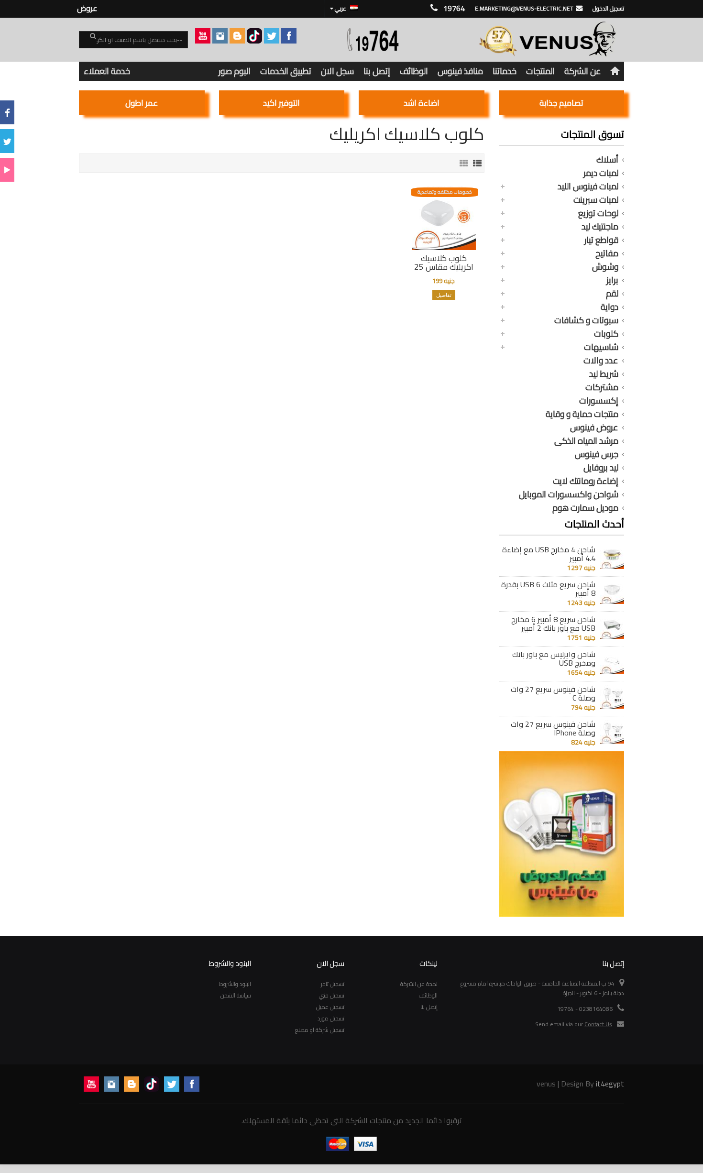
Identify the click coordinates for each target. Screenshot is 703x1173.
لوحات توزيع (598, 213)
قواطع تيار (601, 240)
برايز (612, 280)
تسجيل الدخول (608, 8)
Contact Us (598, 1024)
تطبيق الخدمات (285, 71)
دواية (609, 307)
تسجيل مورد (331, 1018)
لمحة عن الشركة (419, 983)
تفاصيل (443, 295)
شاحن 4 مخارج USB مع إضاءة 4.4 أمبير (548, 553)
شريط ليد (603, 374)
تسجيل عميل (330, 1006)
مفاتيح (606, 253)
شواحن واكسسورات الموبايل (568, 494)
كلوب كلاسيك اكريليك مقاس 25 (443, 262)
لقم (612, 293)
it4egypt (610, 1083)
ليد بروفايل (600, 467)
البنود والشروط (235, 983)
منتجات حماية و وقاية (582, 414)
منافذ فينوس (460, 71)
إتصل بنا (376, 71)
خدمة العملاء (107, 71)
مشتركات (601, 387)
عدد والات (600, 360)
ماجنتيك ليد (600, 226)
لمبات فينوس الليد (588, 186)
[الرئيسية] (615, 71)
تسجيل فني (331, 995)
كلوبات (606, 333)
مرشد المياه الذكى (586, 441)
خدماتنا (504, 71)
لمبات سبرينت (595, 200)
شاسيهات (601, 347)
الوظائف (414, 71)
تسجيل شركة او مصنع (319, 1029)
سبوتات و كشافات (586, 320)
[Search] (87, 40)
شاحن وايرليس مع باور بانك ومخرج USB (553, 658)
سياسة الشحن (235, 995)
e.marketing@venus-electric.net (524, 8)
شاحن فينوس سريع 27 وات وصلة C (553, 693)
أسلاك (607, 159)
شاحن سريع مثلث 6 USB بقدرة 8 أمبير (548, 588)
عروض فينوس (594, 427)
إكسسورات (598, 400)
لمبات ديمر (600, 173)
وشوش (605, 267)
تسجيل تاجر (332, 983)
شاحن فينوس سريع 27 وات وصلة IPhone (553, 728)
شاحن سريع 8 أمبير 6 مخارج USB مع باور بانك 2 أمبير (553, 623)
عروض (87, 8)
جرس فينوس (596, 454)
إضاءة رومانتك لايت (585, 481)
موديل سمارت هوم (585, 508)
